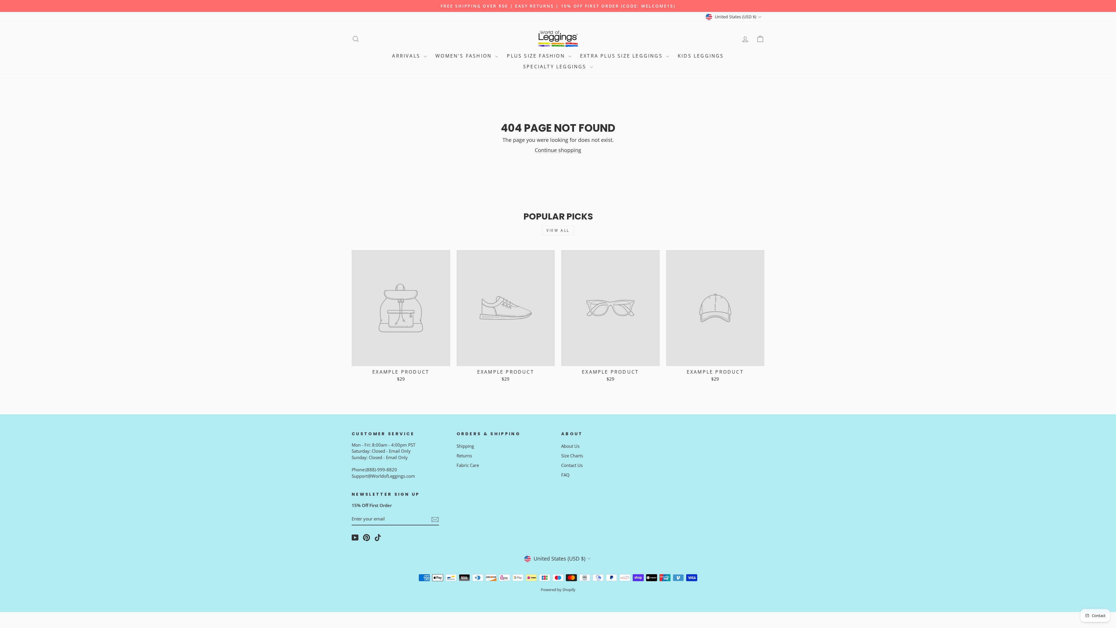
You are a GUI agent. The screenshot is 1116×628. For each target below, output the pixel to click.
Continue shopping (558, 150)
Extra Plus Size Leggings (622, 56)
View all (558, 230)
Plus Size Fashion (537, 56)
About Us (570, 446)
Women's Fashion (464, 56)
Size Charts (572, 455)
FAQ (565, 475)
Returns (464, 455)
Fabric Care (468, 465)
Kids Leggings (701, 56)
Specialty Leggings (556, 66)
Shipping (465, 446)
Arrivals (407, 56)
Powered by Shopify (558, 589)
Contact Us (572, 465)
